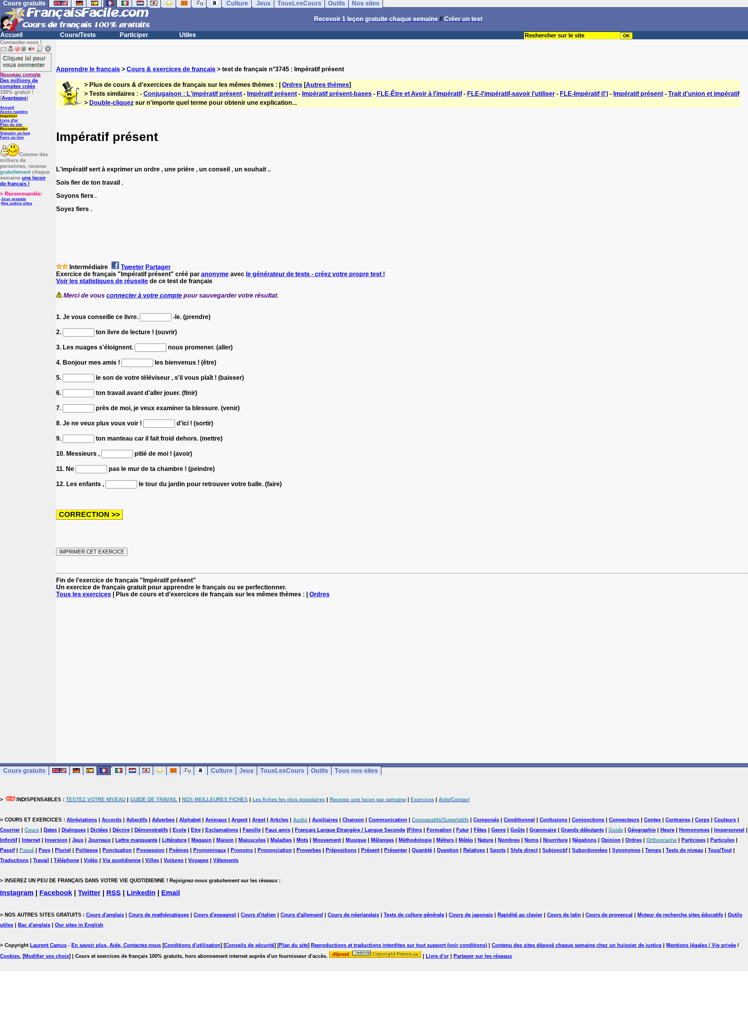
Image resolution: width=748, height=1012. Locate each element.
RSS (113, 893)
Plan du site (11, 124)
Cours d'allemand (301, 915)
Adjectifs (136, 820)
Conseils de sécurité (249, 945)
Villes (152, 860)
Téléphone (66, 860)
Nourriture (555, 840)
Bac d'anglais (34, 925)
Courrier (10, 830)
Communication (388, 820)
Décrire (121, 830)
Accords (112, 820)
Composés (486, 820)
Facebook (55, 893)
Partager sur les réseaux (482, 956)
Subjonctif (554, 850)
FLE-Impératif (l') (584, 93)
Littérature (174, 840)
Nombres (509, 840)
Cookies (9, 956)
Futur (462, 830)
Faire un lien (12, 137)
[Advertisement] (402, 673)
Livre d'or (9, 120)
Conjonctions (588, 820)
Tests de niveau (684, 850)
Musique (356, 840)
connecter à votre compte (144, 295)
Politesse (87, 850)
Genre (498, 830)
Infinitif (8, 840)
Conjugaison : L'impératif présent (192, 93)
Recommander (14, 129)
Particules (722, 840)
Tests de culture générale (414, 915)
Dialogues (74, 830)
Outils (319, 770)
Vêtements (225, 860)
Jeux (246, 770)
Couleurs (725, 820)
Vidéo (91, 860)
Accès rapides (14, 111)
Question (448, 850)
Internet (31, 840)
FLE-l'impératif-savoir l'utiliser (511, 93)
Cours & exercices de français (171, 69)
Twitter (89, 893)
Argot (258, 820)
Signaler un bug (15, 133)
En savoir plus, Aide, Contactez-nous (116, 945)
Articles (279, 820)
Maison (225, 840)
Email (170, 893)
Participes (693, 840)
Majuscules (252, 840)
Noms (531, 840)
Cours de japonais (471, 915)
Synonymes (626, 850)
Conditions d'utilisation (192, 945)
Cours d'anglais (105, 915)
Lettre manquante (136, 840)
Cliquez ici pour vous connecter (24, 61)
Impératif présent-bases (337, 93)
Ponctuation (117, 850)
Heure (667, 830)
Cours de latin (564, 915)
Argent (239, 820)
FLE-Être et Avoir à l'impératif (419, 93)
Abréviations (82, 820)
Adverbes (163, 820)
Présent (370, 850)
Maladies (281, 840)
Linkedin (141, 893)
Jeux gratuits (13, 199)
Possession (150, 850)
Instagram (17, 893)
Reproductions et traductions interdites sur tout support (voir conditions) (399, 945)
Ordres (292, 84)
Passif (7, 850)
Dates (50, 830)
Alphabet (190, 820)
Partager (158, 267)
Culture (222, 770)
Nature (485, 840)
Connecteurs (624, 820)
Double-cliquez (111, 102)
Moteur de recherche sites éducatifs (680, 915)
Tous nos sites (356, 770)
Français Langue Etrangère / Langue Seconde (350, 830)
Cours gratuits (24, 770)
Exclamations (221, 830)
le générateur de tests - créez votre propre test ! (315, 274)
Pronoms (242, 850)
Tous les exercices (83, 594)
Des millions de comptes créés (20, 80)
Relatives (474, 850)
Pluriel (63, 850)
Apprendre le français (88, 69)
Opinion (611, 840)
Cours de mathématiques (159, 915)
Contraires (677, 820)
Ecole (179, 830)
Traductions (14, 860)
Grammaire (542, 830)
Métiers (445, 840)
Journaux (99, 840)
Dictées (99, 830)
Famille (252, 830)
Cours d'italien (258, 915)
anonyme (215, 274)
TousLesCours (282, 770)
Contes (652, 820)
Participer (134, 35)
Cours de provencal (609, 915)
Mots (302, 840)
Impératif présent (272, 93)
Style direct (524, 850)
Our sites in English (79, 925)
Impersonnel (729, 830)
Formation (439, 830)
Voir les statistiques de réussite (102, 281)
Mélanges (382, 840)
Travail (41, 860)
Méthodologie (415, 840)
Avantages (14, 98)
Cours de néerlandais (353, 915)
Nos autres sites (16, 203)
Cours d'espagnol (215, 915)
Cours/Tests (78, 35)
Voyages (198, 860)
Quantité (422, 850)
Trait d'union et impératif (703, 93)
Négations (584, 840)
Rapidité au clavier (519, 915)
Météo (466, 840)
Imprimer (8, 116)
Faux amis (277, 830)
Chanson (353, 820)
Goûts (517, 830)
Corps (702, 820)
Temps (653, 850)
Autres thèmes (327, 84)
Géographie (642, 830)
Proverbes (308, 850)
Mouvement (327, 840)
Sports (498, 850)
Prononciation (275, 850)
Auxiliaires (325, 820)
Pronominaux (209, 850)
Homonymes (694, 830)
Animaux (216, 820)
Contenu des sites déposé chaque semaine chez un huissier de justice (577, 945)
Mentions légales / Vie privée (701, 945)
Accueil (11, 35)
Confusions (553, 820)
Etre (196, 830)
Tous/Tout (720, 850)
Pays (44, 850)
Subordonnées (589, 850)
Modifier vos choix (46, 956)
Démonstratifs (151, 830)
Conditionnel (519, 820)
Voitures (173, 860)
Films (415, 830)
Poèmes (179, 850)
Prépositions (341, 850)
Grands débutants (582, 830)
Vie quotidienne (121, 860)
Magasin (201, 840)
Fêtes (480, 830)
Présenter (395, 850)
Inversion (56, 840)
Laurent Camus (48, 945)
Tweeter (132, 267)
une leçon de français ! (23, 181)
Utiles (187, 35)
